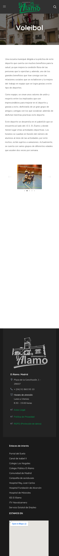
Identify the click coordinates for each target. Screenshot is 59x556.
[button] (54, 7)
